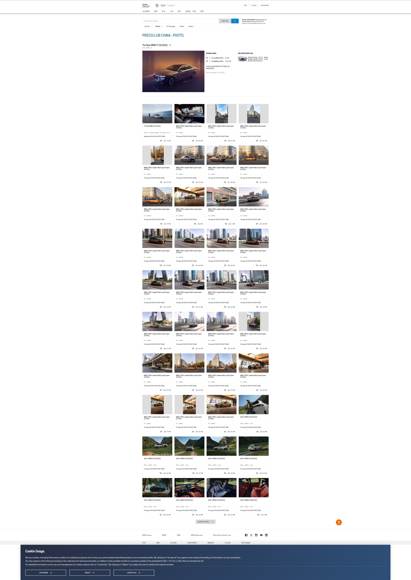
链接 (157, 543)
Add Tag (225, 21)
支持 (144, 543)
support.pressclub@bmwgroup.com (254, 23)
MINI (178, 535)
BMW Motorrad (196, 535)
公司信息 (173, 543)
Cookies (228, 543)
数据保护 (211, 543)
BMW (164, 535)
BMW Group (146, 535)
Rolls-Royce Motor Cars (222, 535)
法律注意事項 (192, 543)
